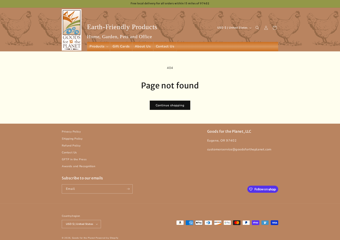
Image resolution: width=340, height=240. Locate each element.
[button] (98, 46)
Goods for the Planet (83, 237)
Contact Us (69, 152)
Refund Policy (71, 145)
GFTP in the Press (74, 159)
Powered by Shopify (107, 237)
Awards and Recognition (78, 166)
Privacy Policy (71, 131)
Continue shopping (170, 105)
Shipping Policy (72, 139)
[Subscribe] (128, 189)
